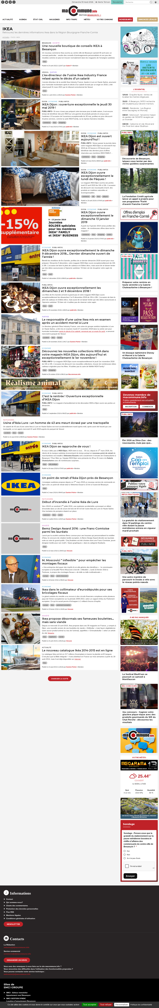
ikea (44, 61)
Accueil (5, 37)
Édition (83, 15)
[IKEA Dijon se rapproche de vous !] (20, 452)
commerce (46, 123)
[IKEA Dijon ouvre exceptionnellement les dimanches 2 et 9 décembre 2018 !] (20, 294)
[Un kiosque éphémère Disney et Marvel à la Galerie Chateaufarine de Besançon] (139, 337)
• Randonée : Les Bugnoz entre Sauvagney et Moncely (136, 109)
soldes (109, 234)
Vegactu (51, 633)
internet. (78, 659)
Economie (52, 101)
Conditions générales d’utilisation (20, 918)
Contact (9, 899)
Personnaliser (121, 1004)
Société (56, 43)
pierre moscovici (62, 576)
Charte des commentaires (17, 906)
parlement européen (63, 605)
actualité (46, 647)
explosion (46, 515)
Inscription (131, 407)
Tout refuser (106, 1004)
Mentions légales (13, 915)
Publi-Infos (64, 101)
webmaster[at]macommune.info (17, 974)
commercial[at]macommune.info (17, 954)
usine (60, 515)
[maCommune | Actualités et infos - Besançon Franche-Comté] (79, 11)
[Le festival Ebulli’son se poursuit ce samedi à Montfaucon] (139, 658)
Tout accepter (89, 1004)
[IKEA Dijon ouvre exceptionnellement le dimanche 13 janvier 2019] (40, 218)
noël (50, 274)
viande (61, 637)
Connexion (147, 407)
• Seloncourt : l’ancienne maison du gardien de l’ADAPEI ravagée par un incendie (139, 117)
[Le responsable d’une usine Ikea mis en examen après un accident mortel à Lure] (20, 325)
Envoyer (130, 876)
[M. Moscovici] (20, 566)
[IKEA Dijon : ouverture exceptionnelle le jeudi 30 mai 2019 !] (20, 110)
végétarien (52, 637)
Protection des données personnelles (22, 909)
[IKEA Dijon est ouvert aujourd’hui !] (40, 142)
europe (45, 576)
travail (60, 338)
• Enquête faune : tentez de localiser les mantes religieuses (137, 96)
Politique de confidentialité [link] (141, 1005)
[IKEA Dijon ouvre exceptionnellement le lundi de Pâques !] (40, 178)
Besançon (46, 43)
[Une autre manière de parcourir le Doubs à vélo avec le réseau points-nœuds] (139, 561)
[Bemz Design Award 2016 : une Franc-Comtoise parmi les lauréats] (20, 534)
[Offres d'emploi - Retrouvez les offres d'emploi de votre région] (139, 219)
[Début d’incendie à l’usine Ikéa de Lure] (20, 508)
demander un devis (17, 960)
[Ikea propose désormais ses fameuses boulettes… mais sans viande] (20, 624)
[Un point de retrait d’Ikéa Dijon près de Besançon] (20, 484)
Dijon (44, 101)
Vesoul (45, 72)
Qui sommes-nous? (14, 902)
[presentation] (122, 631)
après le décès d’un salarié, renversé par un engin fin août (82, 331)
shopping (62, 123)
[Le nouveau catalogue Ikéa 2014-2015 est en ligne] (20, 656)
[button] (151, 2)
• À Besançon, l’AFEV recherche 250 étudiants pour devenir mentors (138, 102)
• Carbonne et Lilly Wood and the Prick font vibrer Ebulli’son (138, 125)
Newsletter (13, 924)
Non (128, 855)
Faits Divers (8, 420)
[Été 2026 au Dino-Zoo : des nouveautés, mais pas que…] (139, 424)
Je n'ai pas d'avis (133, 858)
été (93, 196)
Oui (128, 851)
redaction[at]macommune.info (16, 947)
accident (46, 338)
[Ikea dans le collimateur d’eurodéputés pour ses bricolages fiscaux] (20, 595)
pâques (105, 196)
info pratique (53, 464)
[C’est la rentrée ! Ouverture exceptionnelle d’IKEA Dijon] (20, 402)
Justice (53, 72)
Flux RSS (10, 912)
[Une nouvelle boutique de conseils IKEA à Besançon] (20, 52)
